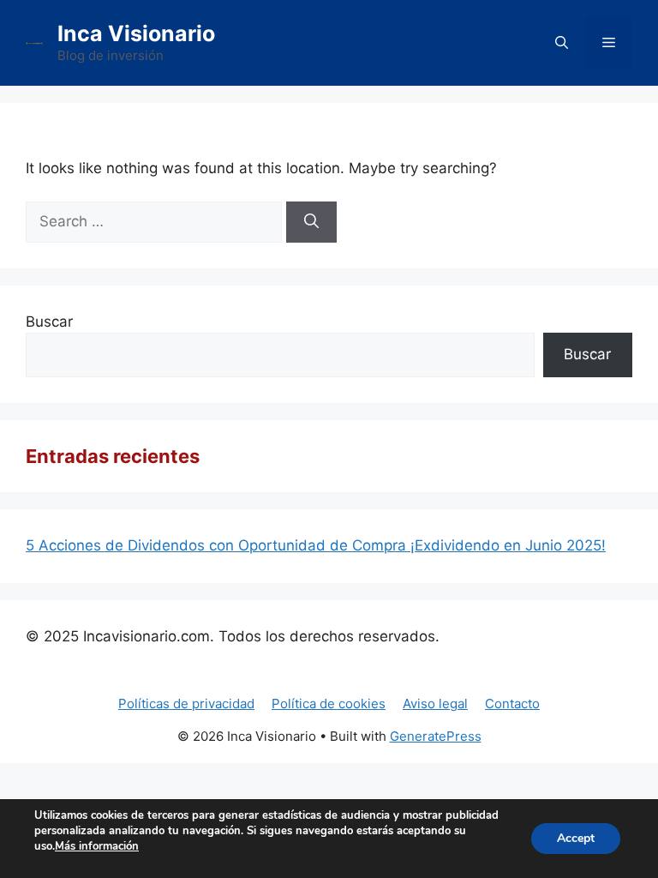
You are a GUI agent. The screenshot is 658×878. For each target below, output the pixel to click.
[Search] (311, 222)
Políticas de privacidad (186, 703)
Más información (97, 846)
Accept (576, 838)
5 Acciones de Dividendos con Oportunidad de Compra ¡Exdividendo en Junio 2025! (316, 545)
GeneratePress (436, 736)
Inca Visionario (136, 33)
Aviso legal (435, 703)
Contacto (512, 703)
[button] (561, 43)
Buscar (49, 321)
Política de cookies (329, 703)
